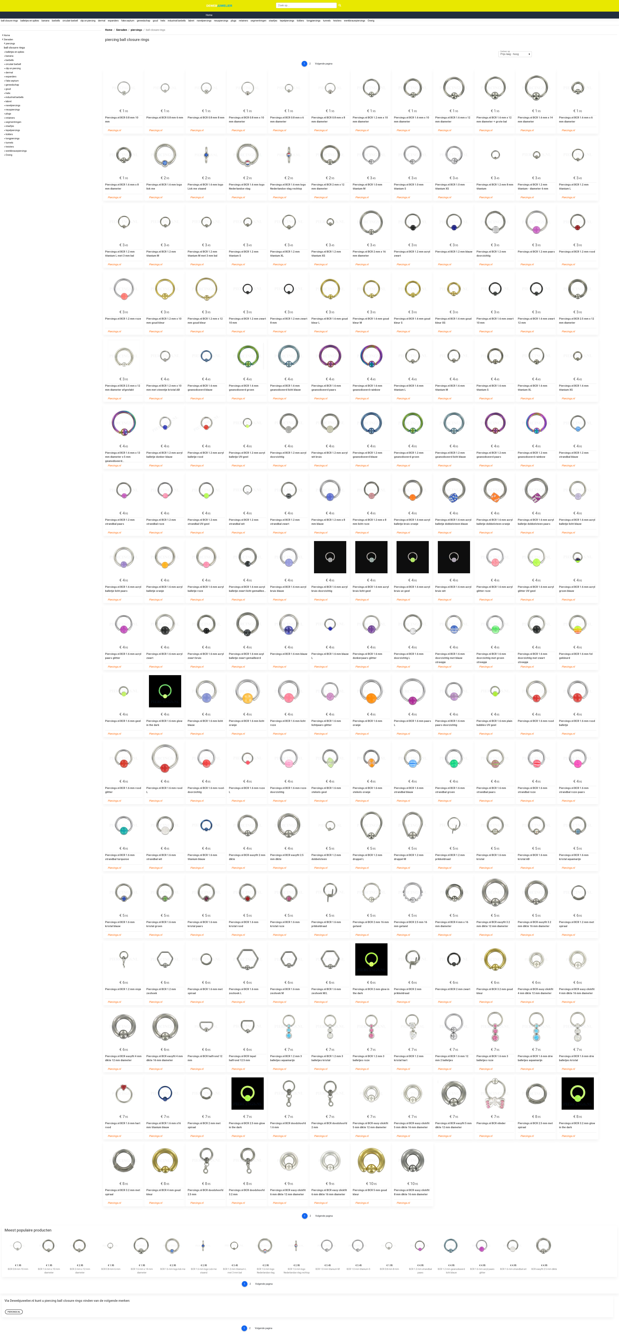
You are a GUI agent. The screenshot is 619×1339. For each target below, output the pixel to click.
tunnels (327, 20)
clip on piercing (87, 20)
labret (191, 20)
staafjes (273, 20)
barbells (56, 20)
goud (155, 20)
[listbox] (515, 54)
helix (163, 20)
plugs (233, 20)
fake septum (127, 20)
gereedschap (143, 20)
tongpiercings (313, 20)
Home (209, 15)
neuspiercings (221, 20)
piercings (11, 43)
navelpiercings (204, 20)
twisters (337, 20)
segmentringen (258, 20)
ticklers (300, 20)
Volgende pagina (323, 63)
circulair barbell (70, 20)
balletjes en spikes (30, 20)
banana (45, 20)
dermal (101, 20)
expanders (113, 20)
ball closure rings (9, 20)
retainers (243, 20)
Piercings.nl (14, 1312)
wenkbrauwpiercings (354, 20)
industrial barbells (177, 20)
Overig (371, 20)
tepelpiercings (287, 20)
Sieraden (9, 39)
